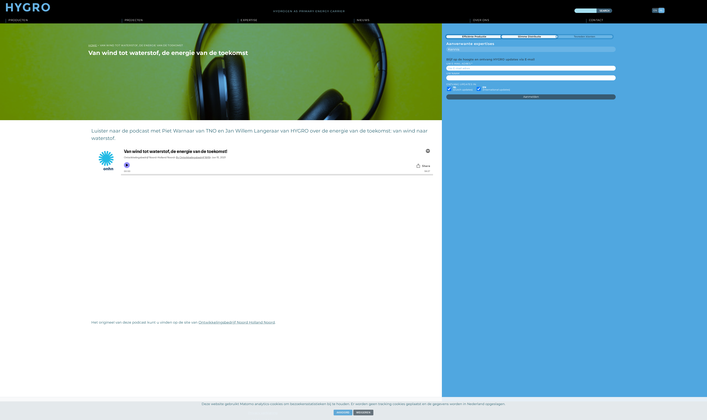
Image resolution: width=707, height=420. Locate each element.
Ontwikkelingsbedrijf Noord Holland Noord (236, 322)
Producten (18, 20)
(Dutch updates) (463, 88)
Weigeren (363, 412)
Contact (596, 20)
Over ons (481, 20)
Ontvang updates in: (461, 84)
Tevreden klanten (584, 36)
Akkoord (343, 412)
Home (92, 45)
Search (604, 10)
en (655, 10)
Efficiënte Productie (474, 36)
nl (661, 10)
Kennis (453, 49)
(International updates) (496, 88)
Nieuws (363, 20)
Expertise (249, 20)
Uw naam (452, 73)
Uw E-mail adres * (459, 63)
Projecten (134, 20)
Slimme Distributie (529, 36)
